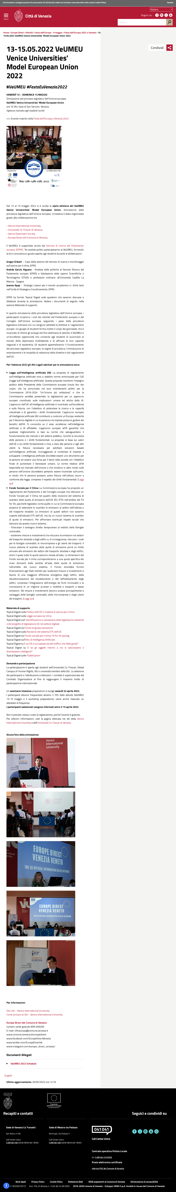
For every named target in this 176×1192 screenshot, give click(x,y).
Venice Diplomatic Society (21, 234)
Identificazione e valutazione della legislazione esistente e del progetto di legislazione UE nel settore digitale (45, 622)
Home (6, 32)
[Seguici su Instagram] (161, 15)
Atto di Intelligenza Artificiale (40, 640)
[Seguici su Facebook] (157, 15)
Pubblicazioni (33, 655)
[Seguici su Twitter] (166, 15)
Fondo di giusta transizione (39, 628)
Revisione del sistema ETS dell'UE (44, 632)
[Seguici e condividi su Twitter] (140, 1131)
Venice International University (24, 226)
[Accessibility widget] (6, 1186)
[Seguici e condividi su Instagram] (145, 1131)
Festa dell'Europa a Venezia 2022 (51, 118)
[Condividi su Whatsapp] (156, 1131)
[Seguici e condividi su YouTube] (151, 1131)
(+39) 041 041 (12, 1142)
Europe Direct (17, 32)
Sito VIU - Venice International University (28, 1011)
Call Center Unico (101, 1138)
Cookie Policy (100, 2)
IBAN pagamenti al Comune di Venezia (106, 1181)
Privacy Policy (37, 1181)
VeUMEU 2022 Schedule (23, 1063)
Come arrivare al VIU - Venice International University (34, 1014)
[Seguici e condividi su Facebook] (134, 1131)
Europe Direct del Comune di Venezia (27, 237)
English (8, 1075)
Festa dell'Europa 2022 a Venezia (80, 32)
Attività (29, 32)
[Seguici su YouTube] (170, 15)
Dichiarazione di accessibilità (144, 1181)
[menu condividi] (169, 47)
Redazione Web (75, 1181)
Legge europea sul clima (39, 616)
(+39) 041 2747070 (103, 1157)
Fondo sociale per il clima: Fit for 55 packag (47, 636)
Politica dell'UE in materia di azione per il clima (51, 612)
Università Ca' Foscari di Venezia (25, 230)
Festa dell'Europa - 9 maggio (48, 32)
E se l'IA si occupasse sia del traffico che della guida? (51, 643)
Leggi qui (28, 598)
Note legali (21, 1181)
